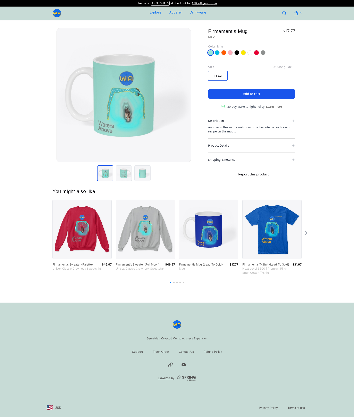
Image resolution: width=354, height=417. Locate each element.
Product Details (218, 145)
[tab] (105, 173)
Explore (155, 12)
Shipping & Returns (221, 160)
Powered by (166, 378)
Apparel (175, 12)
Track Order (161, 351)
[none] (282, 67)
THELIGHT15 (160, 3)
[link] (82, 229)
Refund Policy (213, 351)
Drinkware (198, 12)
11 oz (218, 76)
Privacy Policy (268, 407)
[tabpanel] (124, 95)
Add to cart (251, 94)
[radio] (217, 75)
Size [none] (211, 67)
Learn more (274, 106)
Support (137, 351)
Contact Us (186, 351)
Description (216, 121)
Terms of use (296, 407)
